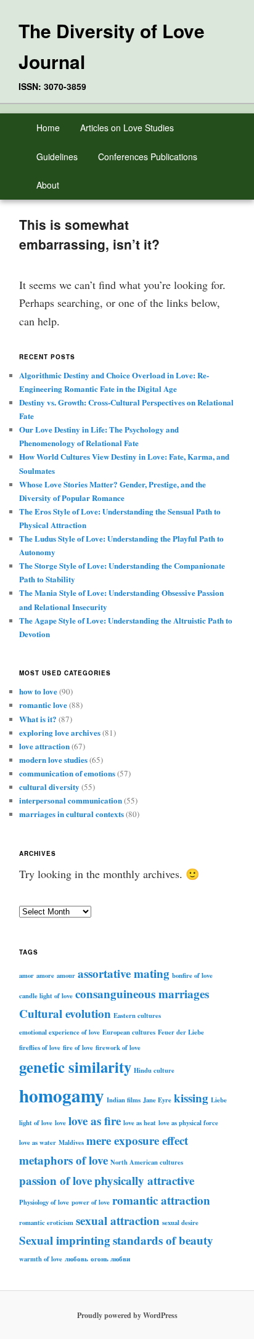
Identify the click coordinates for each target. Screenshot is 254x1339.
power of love (91, 1202)
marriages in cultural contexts (71, 814)
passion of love (55, 1180)
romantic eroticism (46, 1222)
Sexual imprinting (64, 1240)
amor (26, 975)
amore (45, 975)
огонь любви (110, 1259)
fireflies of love (39, 1047)
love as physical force (188, 1123)
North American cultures (146, 1162)
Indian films (124, 1100)
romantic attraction (161, 1200)
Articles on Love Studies (127, 127)
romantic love (43, 704)
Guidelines (57, 156)
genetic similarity (75, 1067)
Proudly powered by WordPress (127, 1315)
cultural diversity (49, 786)
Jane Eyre (157, 1100)
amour (66, 975)
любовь (76, 1259)
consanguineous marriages (142, 993)
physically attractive (144, 1180)
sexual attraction (118, 1220)
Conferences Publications (147, 156)
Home (48, 127)
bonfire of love (192, 975)
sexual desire (180, 1222)
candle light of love (46, 996)
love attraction (44, 746)
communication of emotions (67, 773)
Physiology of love (44, 1202)
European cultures (128, 1032)
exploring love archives (59, 732)
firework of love (118, 1047)
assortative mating (124, 973)
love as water (37, 1142)
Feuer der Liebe (181, 1032)
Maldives (71, 1142)
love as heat (139, 1123)
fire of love (78, 1047)
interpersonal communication (70, 800)
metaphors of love (63, 1160)
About (47, 185)
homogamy (61, 1095)
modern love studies (53, 759)
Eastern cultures (137, 1015)
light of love (35, 1123)
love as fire (94, 1120)
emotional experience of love (59, 1032)
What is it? (38, 719)
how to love (38, 691)
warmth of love (40, 1259)
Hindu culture (154, 1070)
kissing (191, 1097)
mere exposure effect (137, 1140)
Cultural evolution (65, 1013)
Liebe (219, 1100)
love (60, 1123)
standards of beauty (163, 1240)
